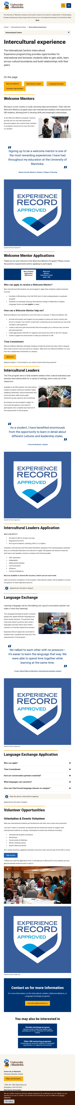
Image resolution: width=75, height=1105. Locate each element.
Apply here (10, 357)
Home (6, 27)
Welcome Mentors (12, 84)
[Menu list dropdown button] (68, 32)
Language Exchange (56, 84)
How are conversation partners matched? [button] (22, 775)
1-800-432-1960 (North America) (15, 1085)
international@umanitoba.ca (37, 1003)
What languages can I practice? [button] (18, 782)
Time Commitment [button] (12, 769)
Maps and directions (13, 1079)
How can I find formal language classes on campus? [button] (27, 788)
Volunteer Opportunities (14, 88)
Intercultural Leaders (33, 84)
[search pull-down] (63, 5)
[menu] (68, 5)
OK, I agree (9, 1101)
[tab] (28, 273)
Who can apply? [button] (11, 763)
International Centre (18, 27)
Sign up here (10, 855)
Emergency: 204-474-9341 (13, 1087)
